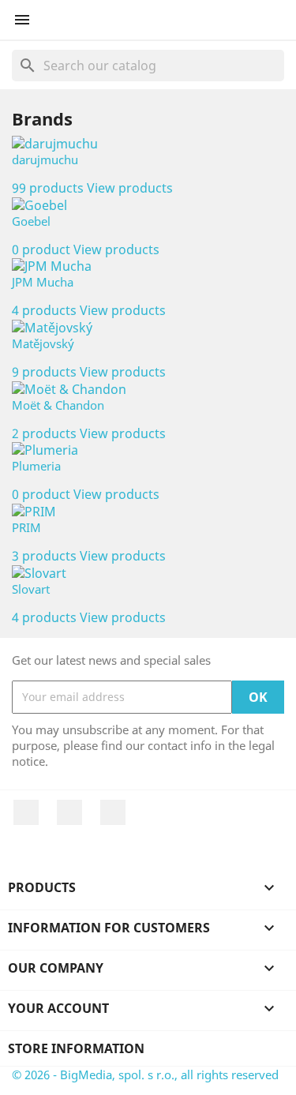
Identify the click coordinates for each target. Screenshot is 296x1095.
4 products (44, 310)
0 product (41, 249)
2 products (44, 433)
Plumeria (36, 466)
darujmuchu (45, 159)
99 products (48, 188)
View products (130, 188)
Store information (76, 1048)
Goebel (31, 221)
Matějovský (43, 343)
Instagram (113, 812)
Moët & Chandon (58, 405)
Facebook (26, 812)
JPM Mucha (42, 282)
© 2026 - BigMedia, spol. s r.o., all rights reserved (145, 1074)
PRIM (26, 527)
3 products (44, 555)
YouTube (69, 812)
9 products (44, 372)
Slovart (31, 589)
